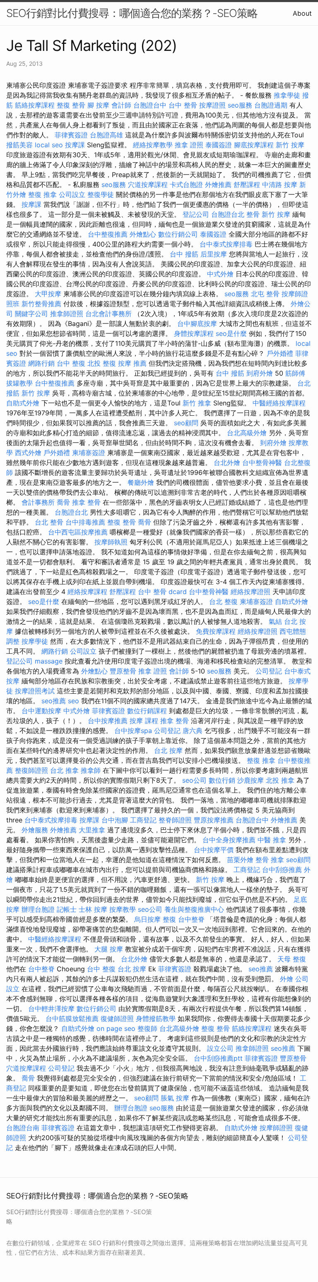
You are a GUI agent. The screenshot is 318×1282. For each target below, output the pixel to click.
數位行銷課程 (147, 711)
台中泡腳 (114, 820)
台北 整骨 (49, 522)
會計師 (121, 105)
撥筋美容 (19, 145)
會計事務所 (38, 502)
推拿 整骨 (86, 502)
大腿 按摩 (108, 949)
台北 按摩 (168, 750)
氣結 (275, 621)
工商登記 (143, 820)
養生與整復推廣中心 (194, 909)
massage (49, 661)
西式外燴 (28, 452)
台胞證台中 (149, 105)
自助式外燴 (22, 403)
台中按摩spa (133, 730)
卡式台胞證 (186, 184)
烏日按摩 (147, 919)
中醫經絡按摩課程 (279, 403)
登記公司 (196, 214)
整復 (169, 919)
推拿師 (91, 770)
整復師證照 (31, 770)
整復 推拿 (42, 194)
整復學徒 (100, 194)
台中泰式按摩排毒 (226, 244)
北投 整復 (101, 363)
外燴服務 (35, 830)
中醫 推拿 (272, 840)
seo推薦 (53, 701)
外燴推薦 (218, 184)
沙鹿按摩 (250, 780)
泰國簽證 (218, 145)
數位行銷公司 (178, 234)
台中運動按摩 (41, 711)
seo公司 (194, 780)
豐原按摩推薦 (214, 820)
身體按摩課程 (194, 333)
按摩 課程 (144, 720)
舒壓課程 (247, 184)
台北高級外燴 (247, 433)
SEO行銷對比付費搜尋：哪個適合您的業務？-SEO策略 (132, 13)
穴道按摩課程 (148, 184)
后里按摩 (213, 254)
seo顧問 (186, 423)
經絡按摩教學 (153, 145)
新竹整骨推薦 (41, 304)
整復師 (147, 1028)
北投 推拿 (280, 780)
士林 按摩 (93, 909)
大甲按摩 (48, 294)
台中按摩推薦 (108, 720)
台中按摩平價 (214, 850)
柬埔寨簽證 (88, 452)
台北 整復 (223, 601)
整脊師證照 (175, 820)
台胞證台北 (227, 214)
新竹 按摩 (290, 145)
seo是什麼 (231, 333)
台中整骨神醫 (262, 462)
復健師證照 (117, 1018)
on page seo (115, 1028)
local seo (49, 145)
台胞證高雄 (106, 135)
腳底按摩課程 (254, 145)
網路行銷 (41, 363)
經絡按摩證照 (250, 591)
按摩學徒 (35, 641)
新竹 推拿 (197, 403)
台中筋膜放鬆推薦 (72, 1018)
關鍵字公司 (31, 313)
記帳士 (67, 909)
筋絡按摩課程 (35, 105)
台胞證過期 (270, 105)
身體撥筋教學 (156, 1018)
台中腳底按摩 (197, 323)
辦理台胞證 (38, 909)
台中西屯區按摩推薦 (78, 532)
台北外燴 (227, 462)
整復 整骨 (71, 105)
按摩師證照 (276, 1128)
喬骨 (63, 502)
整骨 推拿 (269, 859)
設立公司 (220, 1048)
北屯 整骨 (265, 294)
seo (73, 701)
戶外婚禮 (280, 353)
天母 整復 (291, 959)
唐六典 (192, 730)
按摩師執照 (111, 542)
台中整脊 (191, 919)
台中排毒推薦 (85, 522)
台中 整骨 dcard (162, 591)
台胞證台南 (22, 1128)
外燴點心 (143, 234)
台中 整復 (71, 363)
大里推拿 (92, 830)
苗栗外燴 (240, 859)
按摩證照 (212, 105)
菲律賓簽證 (71, 135)
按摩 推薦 (132, 363)
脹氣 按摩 (175, 1098)
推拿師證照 (66, 313)
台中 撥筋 (184, 254)
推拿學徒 (287, 95)
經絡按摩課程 (87, 591)
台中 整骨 (183, 105)
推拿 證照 (189, 145)
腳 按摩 (98, 105)
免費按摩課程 (216, 631)
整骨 (253, 214)
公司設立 (72, 194)
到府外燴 (259, 373)
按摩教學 (122, 909)
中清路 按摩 (279, 184)
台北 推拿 (64, 770)
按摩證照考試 (35, 691)
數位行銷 (222, 780)
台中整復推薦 (108, 234)
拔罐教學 (19, 383)
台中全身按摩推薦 (228, 840)
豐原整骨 (123, 671)
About (302, 13)
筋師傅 (295, 373)
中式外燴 (220, 274)
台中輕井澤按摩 (51, 1008)
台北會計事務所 (108, 313)
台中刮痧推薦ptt (218, 1058)
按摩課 (75, 145)
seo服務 (240, 105)
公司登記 (268, 671)
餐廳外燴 (141, 482)
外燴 (286, 979)
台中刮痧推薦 (282, 869)
